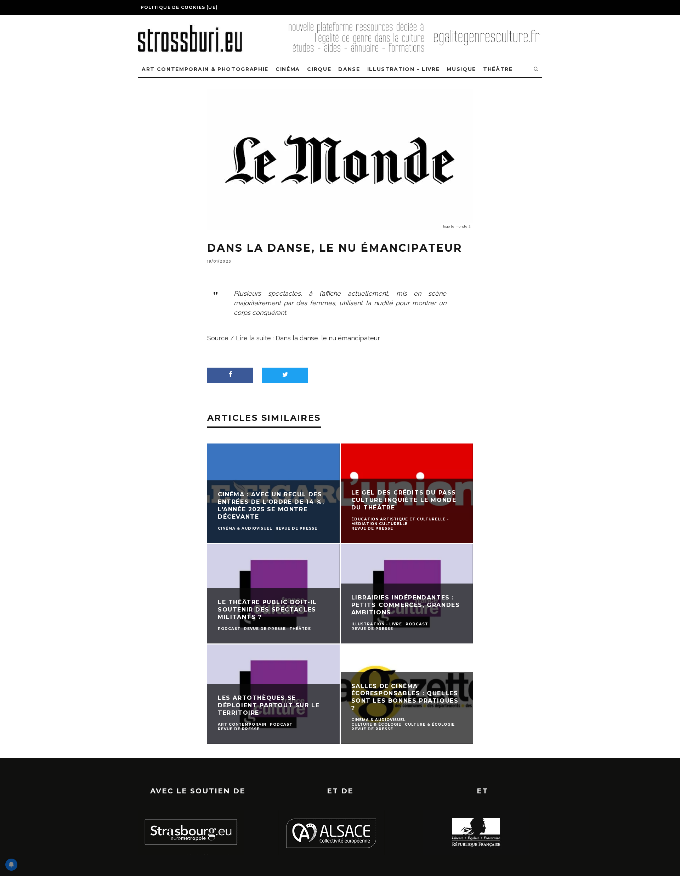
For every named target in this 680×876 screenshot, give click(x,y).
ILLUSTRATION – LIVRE (403, 69)
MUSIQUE (461, 69)
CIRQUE (319, 69)
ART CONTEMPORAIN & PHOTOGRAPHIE (205, 69)
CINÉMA (288, 69)
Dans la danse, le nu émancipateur (328, 338)
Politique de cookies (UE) (179, 7)
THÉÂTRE (498, 69)
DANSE (349, 69)
